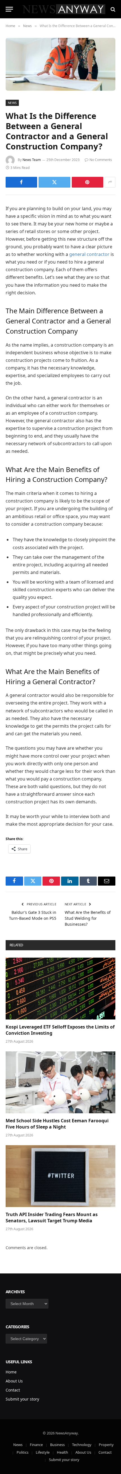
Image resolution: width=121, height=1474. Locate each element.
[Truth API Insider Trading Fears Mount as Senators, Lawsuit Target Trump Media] (60, 1176)
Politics (22, 1452)
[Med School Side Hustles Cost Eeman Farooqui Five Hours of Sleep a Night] (60, 1082)
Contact (13, 1390)
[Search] (112, 9)
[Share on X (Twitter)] (54, 182)
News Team (32, 159)
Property (106, 1444)
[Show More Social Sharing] (110, 182)
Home (11, 1372)
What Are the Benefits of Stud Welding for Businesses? (88, 918)
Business (57, 1444)
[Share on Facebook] (21, 182)
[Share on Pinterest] (87, 182)
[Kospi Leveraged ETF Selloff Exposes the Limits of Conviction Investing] (60, 988)
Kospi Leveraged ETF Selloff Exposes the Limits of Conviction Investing (60, 1030)
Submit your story (22, 1399)
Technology (81, 1444)
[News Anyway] (63, 9)
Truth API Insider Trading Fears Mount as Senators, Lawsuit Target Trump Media (52, 1217)
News (12, 103)
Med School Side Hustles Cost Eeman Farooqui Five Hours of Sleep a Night (57, 1124)
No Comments (100, 159)
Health (62, 1452)
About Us (14, 1381)
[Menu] (9, 9)
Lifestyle (43, 1452)
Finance (36, 1444)
